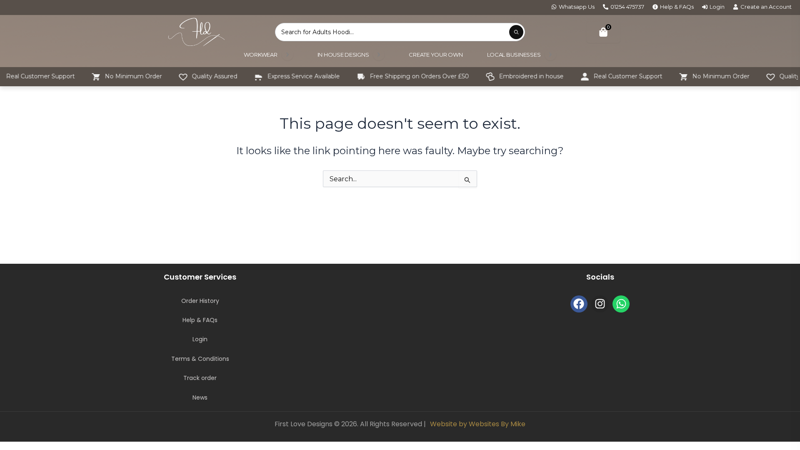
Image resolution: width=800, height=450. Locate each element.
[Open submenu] (287, 54)
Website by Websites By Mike (477, 424)
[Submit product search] (516, 32)
